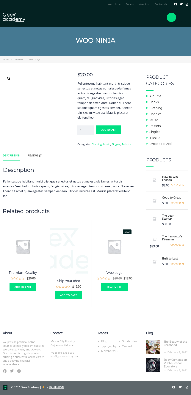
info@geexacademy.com (65, 356)
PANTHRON (56, 387)
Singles (116, 144)
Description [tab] (11, 155)
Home (117, 4)
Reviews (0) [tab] (35, 155)
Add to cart (108, 129)
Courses (130, 4)
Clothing (19, 59)
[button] (8, 78)
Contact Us (161, 4)
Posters (155, 126)
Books (154, 102)
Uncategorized (160, 144)
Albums (155, 96)
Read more (114, 287)
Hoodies (155, 114)
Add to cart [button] (23, 287)
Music (106, 144)
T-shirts (126, 144)
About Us (144, 4)
